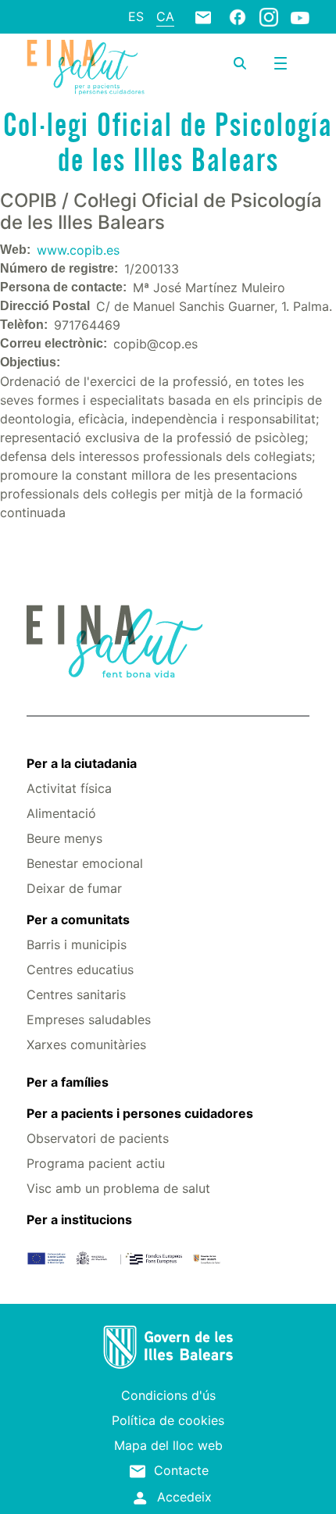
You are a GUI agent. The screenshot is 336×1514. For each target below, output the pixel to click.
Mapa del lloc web (168, 1445)
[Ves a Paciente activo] (86, 67)
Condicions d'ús (168, 1395)
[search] (240, 63)
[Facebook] (237, 16)
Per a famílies (68, 1082)
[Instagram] (268, 16)
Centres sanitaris (76, 994)
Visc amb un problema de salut (118, 1188)
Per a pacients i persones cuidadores (140, 1113)
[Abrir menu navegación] (280, 63)
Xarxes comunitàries (86, 1044)
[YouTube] (300, 17)
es (136, 16)
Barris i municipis (77, 944)
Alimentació (61, 813)
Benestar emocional (85, 863)
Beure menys (64, 838)
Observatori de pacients (98, 1138)
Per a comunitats (78, 919)
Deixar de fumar (74, 888)
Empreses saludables (89, 1019)
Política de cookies (168, 1420)
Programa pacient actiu (96, 1163)
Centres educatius (80, 969)
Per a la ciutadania (82, 763)
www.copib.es (78, 250)
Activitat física (69, 788)
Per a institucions (79, 1219)
